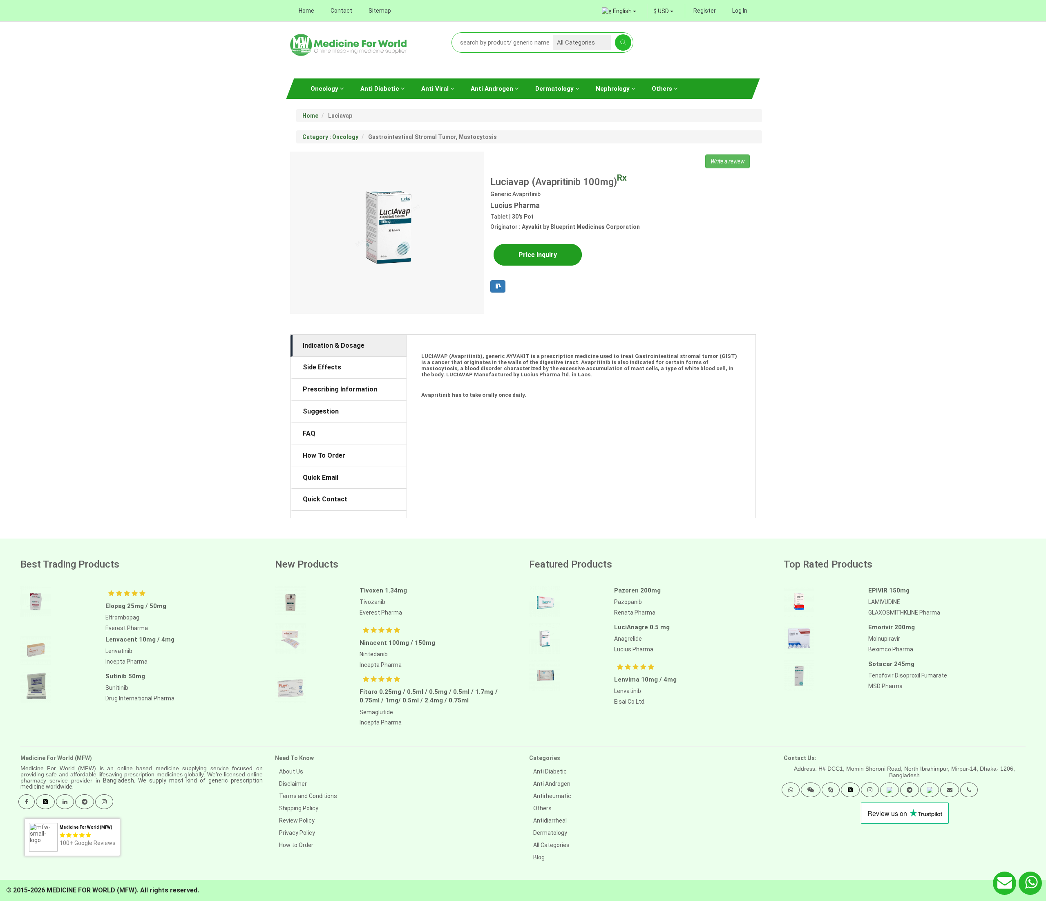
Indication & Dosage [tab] (333, 345)
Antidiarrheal (550, 820)
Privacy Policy (297, 832)
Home (306, 10)
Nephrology (613, 88)
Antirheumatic (552, 796)
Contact (341, 10)
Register (704, 10)
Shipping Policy (298, 808)
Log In (739, 10)
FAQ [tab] (309, 433)
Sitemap (380, 10)
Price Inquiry (538, 255)
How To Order (324, 455)
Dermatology (555, 88)
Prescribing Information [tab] (340, 389)
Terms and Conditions (308, 796)
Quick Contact (325, 499)
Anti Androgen (493, 88)
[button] (790, 790)
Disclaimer (293, 783)
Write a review (727, 161)
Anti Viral (435, 88)
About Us (291, 771)
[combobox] (663, 11)
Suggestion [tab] (321, 411)
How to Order (296, 845)
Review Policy (297, 820)
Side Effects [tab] (322, 367)
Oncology (325, 88)
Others (663, 88)
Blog (539, 857)
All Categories (551, 845)
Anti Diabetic (380, 88)
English (622, 11)
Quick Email (320, 477)
